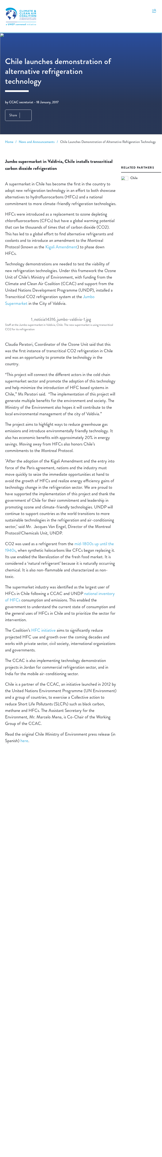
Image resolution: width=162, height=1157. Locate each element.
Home (9, 141)
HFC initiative (43, 630)
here (24, 741)
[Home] (21, 16)
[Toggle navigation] (154, 10)
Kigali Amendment (61, 247)
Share (13, 115)
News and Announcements (37, 141)
